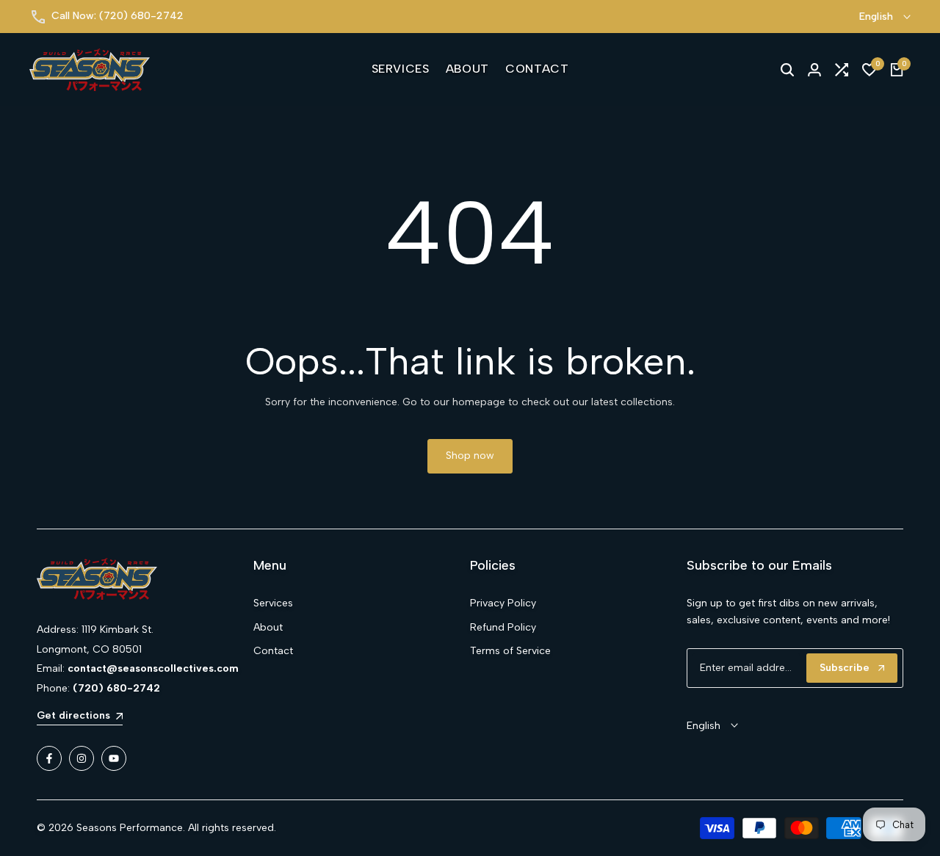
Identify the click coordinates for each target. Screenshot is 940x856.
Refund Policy (503, 627)
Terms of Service (510, 651)
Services (273, 603)
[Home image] (145, 579)
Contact (273, 651)
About (268, 627)
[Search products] (787, 69)
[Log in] (814, 69)
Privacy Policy (503, 603)
